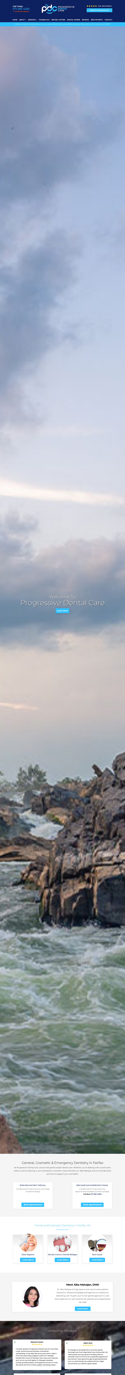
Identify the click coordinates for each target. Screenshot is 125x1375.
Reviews (85, 20)
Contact (108, 20)
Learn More (62, 611)
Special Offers (73, 20)
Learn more (82, 1309)
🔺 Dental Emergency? (21, 11)
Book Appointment (33, 1205)
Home (15, 20)
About (22, 20)
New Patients (97, 20)
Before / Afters (58, 20)
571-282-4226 (21, 8)
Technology (44, 20)
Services (32, 20)
